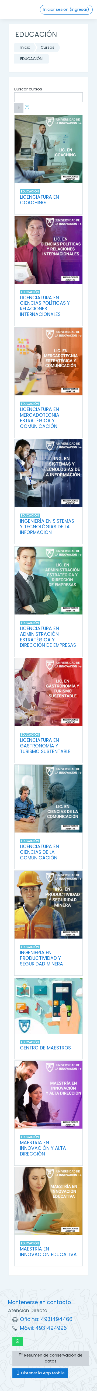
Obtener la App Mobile (42, 1373)
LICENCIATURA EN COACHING (39, 200)
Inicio (25, 47)
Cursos (47, 47)
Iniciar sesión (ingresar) (66, 9)
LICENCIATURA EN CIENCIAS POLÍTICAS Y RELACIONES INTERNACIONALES (45, 306)
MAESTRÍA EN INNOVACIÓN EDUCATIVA (48, 1252)
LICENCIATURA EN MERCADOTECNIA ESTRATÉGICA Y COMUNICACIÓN (39, 418)
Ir (19, 107)
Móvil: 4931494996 (43, 1328)
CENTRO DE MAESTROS (45, 1048)
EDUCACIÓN (31, 58)
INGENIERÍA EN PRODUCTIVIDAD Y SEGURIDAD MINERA (41, 958)
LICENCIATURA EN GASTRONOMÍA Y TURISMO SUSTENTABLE (45, 746)
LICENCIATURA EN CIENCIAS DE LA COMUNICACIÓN (39, 852)
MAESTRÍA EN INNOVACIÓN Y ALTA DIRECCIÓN (43, 1148)
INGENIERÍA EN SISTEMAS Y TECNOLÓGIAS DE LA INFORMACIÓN (47, 527)
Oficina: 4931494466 (46, 1319)
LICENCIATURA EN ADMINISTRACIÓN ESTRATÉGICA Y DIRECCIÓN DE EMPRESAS (48, 637)
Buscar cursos (28, 89)
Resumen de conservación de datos (52, 1358)
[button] (28, 108)
